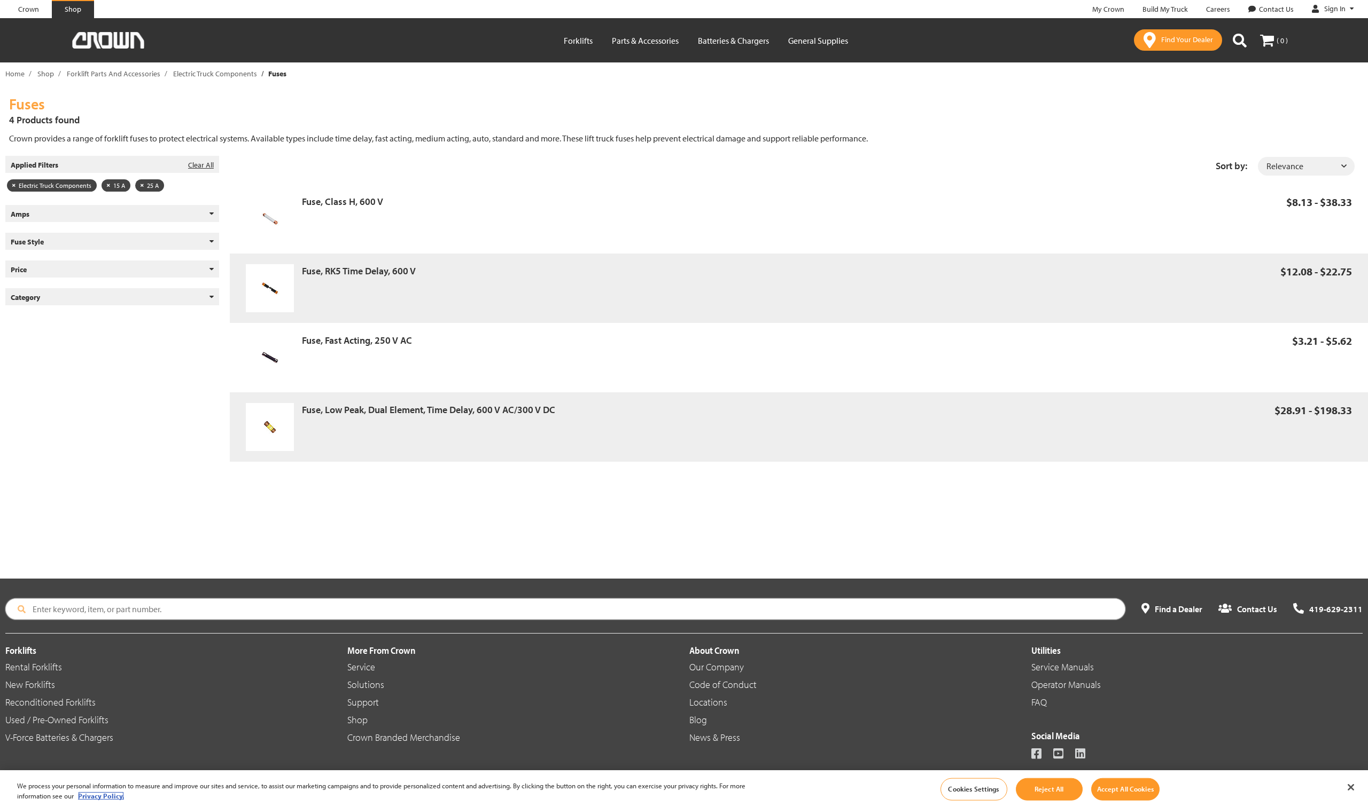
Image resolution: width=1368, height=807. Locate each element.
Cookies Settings (973, 789)
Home (15, 73)
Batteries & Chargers (733, 40)
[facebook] (1041, 754)
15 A (119, 185)
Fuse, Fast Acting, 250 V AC (357, 340)
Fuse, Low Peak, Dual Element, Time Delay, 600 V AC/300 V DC (428, 410)
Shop (45, 73)
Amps (20, 214)
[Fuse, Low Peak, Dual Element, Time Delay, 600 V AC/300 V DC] (274, 427)
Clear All (201, 165)
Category (25, 297)
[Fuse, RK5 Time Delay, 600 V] (274, 288)
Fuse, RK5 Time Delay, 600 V (359, 271)
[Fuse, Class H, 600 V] (274, 219)
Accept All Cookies (1125, 789)
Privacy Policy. (101, 796)
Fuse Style (27, 242)
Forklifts (578, 40)
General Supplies (818, 40)
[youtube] (1063, 754)
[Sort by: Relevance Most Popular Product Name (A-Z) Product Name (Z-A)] (1306, 166)
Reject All (1049, 789)
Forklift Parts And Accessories (113, 73)
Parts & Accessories (645, 40)
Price (19, 269)
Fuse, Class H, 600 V (342, 201)
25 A (153, 185)
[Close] (1351, 787)
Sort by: (1231, 166)
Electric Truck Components (215, 73)
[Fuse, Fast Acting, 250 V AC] (274, 358)
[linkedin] (1085, 754)
